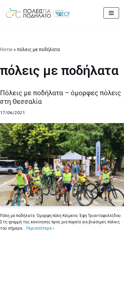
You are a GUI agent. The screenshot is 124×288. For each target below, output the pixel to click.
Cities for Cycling (40, 281)
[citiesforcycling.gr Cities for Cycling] (39, 13)
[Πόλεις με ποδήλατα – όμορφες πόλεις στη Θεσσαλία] (62, 164)
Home (6, 49)
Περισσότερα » (40, 228)
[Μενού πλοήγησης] (111, 13)
